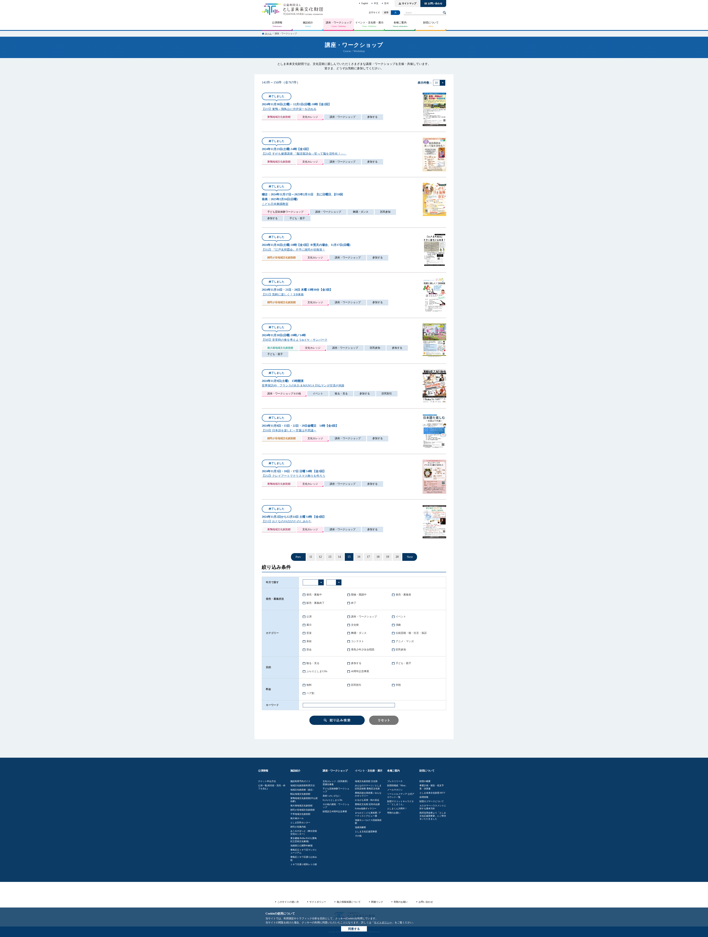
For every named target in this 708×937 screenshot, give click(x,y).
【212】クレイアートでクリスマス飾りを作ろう (293, 475)
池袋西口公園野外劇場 (301, 845)
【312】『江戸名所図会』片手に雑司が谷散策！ (293, 249)
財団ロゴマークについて (431, 801)
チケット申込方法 (267, 781)
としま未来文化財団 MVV (432, 793)
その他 (358, 836)
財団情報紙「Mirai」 (397, 785)
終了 (353, 603)
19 (387, 556)
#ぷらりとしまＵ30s (332, 800)
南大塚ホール (297, 818)
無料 (309, 685)
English (364, 3)
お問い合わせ (435, 3)
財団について (431, 22)
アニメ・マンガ (405, 641)
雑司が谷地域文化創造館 (302, 810)
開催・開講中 (359, 594)
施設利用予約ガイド (300, 781)
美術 (309, 641)
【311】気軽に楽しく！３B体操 (283, 294)
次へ (409, 557)
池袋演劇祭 (360, 827)
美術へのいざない (331, 796)
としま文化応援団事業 (366, 831)
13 (329, 556)
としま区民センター (300, 822)
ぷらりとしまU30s (316, 671)
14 (339, 556)
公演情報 (277, 22)
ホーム (268, 33)
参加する (356, 663)
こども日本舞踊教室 (275, 203)
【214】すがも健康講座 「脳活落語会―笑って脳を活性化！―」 (304, 153)
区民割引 (356, 685)
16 (358, 556)
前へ (298, 557)
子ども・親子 (403, 663)
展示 (309, 624)
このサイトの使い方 (288, 902)
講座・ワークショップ (339, 22)
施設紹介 (308, 22)
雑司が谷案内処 (298, 826)
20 (397, 556)
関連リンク (377, 902)
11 (310, 556)
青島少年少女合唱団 (362, 649)
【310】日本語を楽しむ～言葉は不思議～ (289, 430)
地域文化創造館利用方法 (302, 785)
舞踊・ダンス (359, 633)
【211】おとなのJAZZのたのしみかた (287, 521)
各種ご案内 (400, 22)
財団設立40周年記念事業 (335, 811)
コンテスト (357, 641)
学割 (398, 685)
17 (368, 556)
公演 (309, 616)
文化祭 (355, 624)
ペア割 (310, 693)
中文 (376, 3)
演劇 (398, 624)
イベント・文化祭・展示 (369, 22)
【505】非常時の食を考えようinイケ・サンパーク (294, 339)
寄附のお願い (393, 812)
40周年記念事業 (360, 671)
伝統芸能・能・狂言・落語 (411, 633)
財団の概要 (425, 781)
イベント (401, 616)
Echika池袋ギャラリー (365, 808)
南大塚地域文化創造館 (301, 805)
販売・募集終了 (315, 603)
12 (320, 556)
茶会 (309, 649)
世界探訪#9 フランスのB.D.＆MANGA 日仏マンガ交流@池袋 (303, 385)
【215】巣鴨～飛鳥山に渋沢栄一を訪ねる (289, 109)
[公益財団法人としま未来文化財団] (292, 9)
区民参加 (401, 649)
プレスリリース (395, 781)
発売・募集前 (403, 594)
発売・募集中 (314, 594)
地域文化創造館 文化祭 (366, 781)
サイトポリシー (383, 922)
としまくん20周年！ (397, 808)
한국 (386, 3)
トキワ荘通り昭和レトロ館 (303, 864)
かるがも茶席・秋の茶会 (367, 800)
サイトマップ (409, 3)
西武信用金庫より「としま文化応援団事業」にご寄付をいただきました (432, 815)
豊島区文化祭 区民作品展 (367, 804)
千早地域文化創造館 (300, 814)
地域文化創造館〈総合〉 (302, 789)
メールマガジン (395, 789)
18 (377, 556)
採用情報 (423, 797)
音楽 (309, 633)
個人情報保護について (349, 902)
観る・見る (312, 663)
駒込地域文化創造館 (300, 794)
